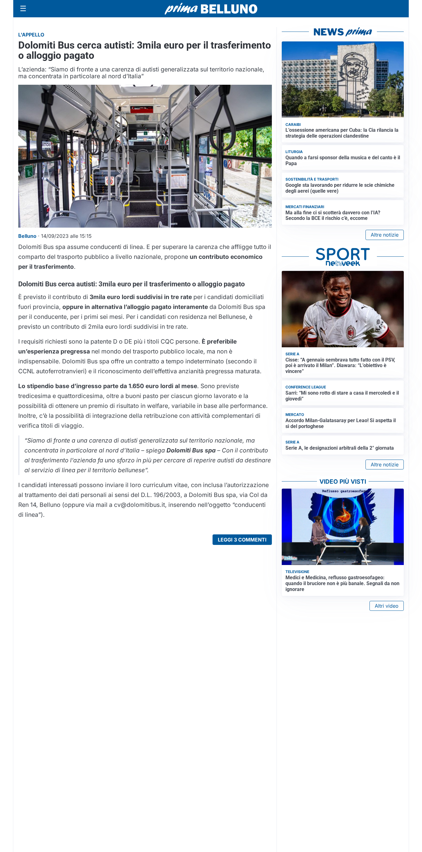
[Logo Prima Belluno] (211, 8)
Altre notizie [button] (385, 235)
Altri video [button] (387, 606)
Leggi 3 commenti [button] (242, 540)
